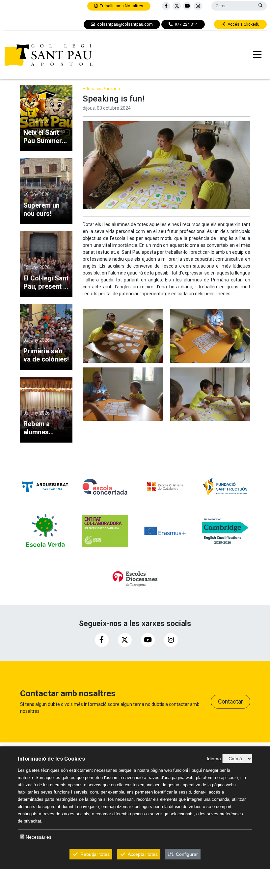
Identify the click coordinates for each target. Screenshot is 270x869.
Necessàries (38, 837)
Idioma (214, 758)
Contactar (230, 701)
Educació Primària (101, 88)
